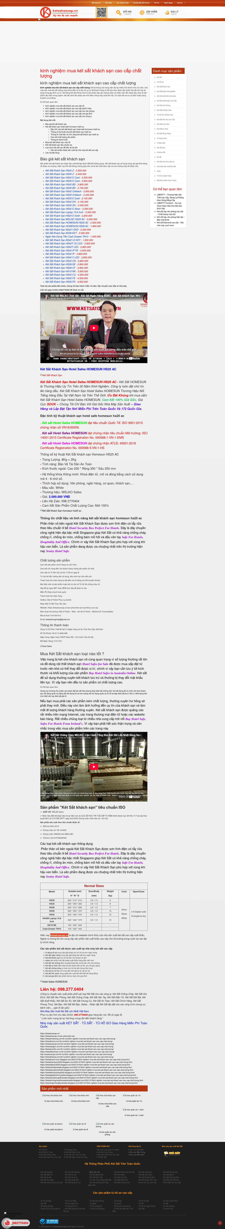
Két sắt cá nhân (120, 1177)
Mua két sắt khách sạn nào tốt (57, 142)
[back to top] (220, 1223)
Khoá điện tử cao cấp (172, 1182)
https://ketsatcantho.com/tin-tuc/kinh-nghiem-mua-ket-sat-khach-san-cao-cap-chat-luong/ (77, 1049)
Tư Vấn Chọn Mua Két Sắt (100, 1179)
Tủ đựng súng (162, 138)
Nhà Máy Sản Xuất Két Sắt (166, 166)
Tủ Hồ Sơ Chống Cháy (165, 115)
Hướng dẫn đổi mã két (141, 3)
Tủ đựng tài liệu (46, 1206)
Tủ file (141, 1203)
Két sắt (159, 77)
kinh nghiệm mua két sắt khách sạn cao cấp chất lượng (65, 87)
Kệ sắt (159, 157)
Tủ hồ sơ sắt (144, 1200)
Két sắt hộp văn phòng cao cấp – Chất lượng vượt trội (170, 212)
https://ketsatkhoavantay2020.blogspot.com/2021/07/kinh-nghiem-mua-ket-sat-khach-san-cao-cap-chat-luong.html (87, 1072)
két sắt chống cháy (53, 968)
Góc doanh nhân (123, 3)
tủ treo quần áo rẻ (80, 1129)
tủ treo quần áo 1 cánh (134, 1115)
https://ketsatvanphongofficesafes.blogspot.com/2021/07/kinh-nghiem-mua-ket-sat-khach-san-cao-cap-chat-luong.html (89, 1077)
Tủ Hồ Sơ (160, 82)
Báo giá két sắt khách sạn (56, 124)
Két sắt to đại (45, 1177)
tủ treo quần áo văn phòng (107, 1133)
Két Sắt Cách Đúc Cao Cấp (50, 1157)
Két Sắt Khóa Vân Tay (148, 1179)
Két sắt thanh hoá (170, 1172)
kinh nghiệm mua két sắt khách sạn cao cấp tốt (64, 105)
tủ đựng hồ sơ (51, 952)
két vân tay (49, 696)
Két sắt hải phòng (72, 1172)
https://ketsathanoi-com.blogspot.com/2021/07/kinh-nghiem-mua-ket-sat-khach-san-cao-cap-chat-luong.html (85, 1059)
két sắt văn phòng (52, 963)
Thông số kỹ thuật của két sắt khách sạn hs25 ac (71, 132)
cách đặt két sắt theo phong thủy (81, 691)
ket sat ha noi (51, 970)
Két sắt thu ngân (47, 1179)
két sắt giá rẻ (61, 696)
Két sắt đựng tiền (97, 1174)
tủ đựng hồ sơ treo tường (78, 693)
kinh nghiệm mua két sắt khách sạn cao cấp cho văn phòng (69, 111)
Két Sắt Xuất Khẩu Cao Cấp (167, 101)
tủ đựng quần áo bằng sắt (55, 693)
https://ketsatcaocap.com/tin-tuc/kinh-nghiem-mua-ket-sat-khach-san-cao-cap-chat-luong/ (77, 1043)
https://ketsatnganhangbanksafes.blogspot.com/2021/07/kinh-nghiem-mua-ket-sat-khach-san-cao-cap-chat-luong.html (89, 1083)
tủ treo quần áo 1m (134, 1101)
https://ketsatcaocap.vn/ (50, 1033)
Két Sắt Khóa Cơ (121, 1179)
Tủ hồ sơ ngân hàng (164, 176)
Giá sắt (43, 1203)
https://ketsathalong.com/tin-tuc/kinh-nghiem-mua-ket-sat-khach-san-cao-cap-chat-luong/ (77, 1057)
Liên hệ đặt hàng (52, 152)
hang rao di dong (48, 691)
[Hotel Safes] (46, 646)
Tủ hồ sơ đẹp (45, 1200)
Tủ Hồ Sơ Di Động (97, 1208)
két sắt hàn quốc (52, 973)
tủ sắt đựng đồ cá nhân (123, 691)
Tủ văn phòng (168, 1206)
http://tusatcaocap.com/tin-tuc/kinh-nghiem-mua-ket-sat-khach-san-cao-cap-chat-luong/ (76, 1054)
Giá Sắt (142, 1208)
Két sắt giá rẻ (168, 1174)
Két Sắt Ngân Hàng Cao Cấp (76, 1157)
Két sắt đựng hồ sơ (73, 1182)
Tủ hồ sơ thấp (70, 1200)
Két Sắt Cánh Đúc (163, 124)
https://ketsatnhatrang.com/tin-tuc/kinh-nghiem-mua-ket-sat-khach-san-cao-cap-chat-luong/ (77, 1038)
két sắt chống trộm (104, 691)
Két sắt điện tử (46, 1174)
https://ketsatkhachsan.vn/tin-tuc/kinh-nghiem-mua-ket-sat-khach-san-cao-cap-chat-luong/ (77, 1051)
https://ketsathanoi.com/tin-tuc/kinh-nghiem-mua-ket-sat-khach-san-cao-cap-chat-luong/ (76, 1041)
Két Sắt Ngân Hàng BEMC (166, 91)
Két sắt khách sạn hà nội (124, 1172)
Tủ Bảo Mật (161, 143)
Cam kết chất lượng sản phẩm (63, 137)
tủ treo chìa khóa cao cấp (107, 1104)
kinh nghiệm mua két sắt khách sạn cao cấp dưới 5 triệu (68, 108)
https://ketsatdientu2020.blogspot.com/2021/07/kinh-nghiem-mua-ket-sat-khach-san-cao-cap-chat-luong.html (85, 1064)
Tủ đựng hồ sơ (71, 1206)
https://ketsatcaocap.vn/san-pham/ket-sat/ (57, 1036)
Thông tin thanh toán (59, 139)
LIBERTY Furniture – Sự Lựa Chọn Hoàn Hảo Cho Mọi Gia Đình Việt (169, 205)
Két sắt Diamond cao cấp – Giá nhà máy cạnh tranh (170, 223)
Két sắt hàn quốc (145, 1174)
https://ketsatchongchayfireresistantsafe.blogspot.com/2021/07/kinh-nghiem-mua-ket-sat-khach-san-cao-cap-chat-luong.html (91, 1080)
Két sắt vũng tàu (145, 1172)
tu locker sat (62, 691)
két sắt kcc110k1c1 (127, 693)
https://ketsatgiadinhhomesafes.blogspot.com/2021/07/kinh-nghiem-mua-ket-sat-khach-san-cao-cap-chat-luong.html (88, 1075)
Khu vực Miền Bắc (137, 1149)
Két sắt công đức (72, 1179)
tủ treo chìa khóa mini (54, 1101)
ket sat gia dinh (51, 976)
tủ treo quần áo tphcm (53, 1129)
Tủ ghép (93, 1203)
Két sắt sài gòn (46, 1172)
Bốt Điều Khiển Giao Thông (166, 180)
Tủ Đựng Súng (71, 1149)
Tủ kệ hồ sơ (168, 1208)
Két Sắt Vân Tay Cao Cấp (166, 119)
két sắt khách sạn (52, 957)
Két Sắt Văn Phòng (163, 105)
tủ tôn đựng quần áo (98, 693)
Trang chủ (97, 3)
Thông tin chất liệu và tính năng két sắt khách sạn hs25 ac (75, 134)
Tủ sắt (165, 1203)
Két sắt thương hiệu (147, 1177)
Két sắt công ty (71, 1177)
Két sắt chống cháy (171, 1177)
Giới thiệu (108, 3)
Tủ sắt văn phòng (97, 1200)
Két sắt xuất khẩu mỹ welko (166, 96)
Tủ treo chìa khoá (170, 1200)
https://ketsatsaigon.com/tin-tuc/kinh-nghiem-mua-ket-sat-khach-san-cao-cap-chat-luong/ (77, 1046)
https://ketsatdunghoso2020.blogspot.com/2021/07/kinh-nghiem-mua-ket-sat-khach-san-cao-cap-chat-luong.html (86, 1070)
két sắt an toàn (51, 965)
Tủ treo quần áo (71, 1203)
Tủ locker (118, 1203)
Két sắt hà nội (70, 1174)
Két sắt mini (161, 148)
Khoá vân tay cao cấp (147, 1182)
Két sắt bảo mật (96, 1177)
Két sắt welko (119, 1174)
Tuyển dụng (168, 3)
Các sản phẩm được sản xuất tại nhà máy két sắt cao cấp (74, 150)
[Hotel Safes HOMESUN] (53, 981)
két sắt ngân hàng (52, 955)
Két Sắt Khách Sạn (163, 87)
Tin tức (156, 3)
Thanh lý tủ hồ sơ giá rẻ (50, 1208)
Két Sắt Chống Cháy (164, 110)
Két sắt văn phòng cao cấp (51, 1182)
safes (47, 960)
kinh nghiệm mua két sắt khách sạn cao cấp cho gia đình (68, 113)
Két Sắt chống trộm (122, 1182)
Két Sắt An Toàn (162, 129)
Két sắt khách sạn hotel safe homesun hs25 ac (64, 126)
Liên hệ (179, 3)
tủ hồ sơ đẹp (112, 693)
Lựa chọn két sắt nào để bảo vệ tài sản (61, 147)
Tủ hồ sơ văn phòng (122, 1206)
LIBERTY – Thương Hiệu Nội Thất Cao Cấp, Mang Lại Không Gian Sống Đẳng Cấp (170, 197)
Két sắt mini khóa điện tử (165, 162)
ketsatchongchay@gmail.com (58, 619)
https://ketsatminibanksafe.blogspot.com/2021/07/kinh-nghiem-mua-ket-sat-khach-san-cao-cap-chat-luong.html (86, 1067)
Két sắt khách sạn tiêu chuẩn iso (58, 145)
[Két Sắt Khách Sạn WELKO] (60, 510)
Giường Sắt (161, 152)
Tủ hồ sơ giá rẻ (96, 1206)
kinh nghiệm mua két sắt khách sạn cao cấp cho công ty (68, 116)
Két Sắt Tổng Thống (164, 134)
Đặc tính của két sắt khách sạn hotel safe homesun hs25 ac (75, 129)
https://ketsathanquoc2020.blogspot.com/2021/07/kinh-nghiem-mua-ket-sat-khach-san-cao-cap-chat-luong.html (86, 1062)
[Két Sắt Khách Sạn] (51, 374)
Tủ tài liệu (118, 1200)
